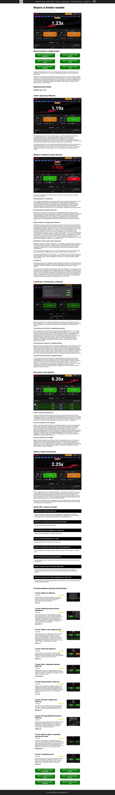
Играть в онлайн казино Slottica (70, 55)
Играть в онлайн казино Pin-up (70, 61)
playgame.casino (64, 792)
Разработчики (65, 1)
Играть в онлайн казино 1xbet (45, 61)
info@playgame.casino (55, 792)
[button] (54, 1)
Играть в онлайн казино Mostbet (45, 67)
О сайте (48, 1)
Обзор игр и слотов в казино (39, 10)
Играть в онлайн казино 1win (70, 67)
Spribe (45, 90)
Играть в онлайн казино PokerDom (45, 55)
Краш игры (48, 10)
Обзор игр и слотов (40, 1)
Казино (57, 1)
